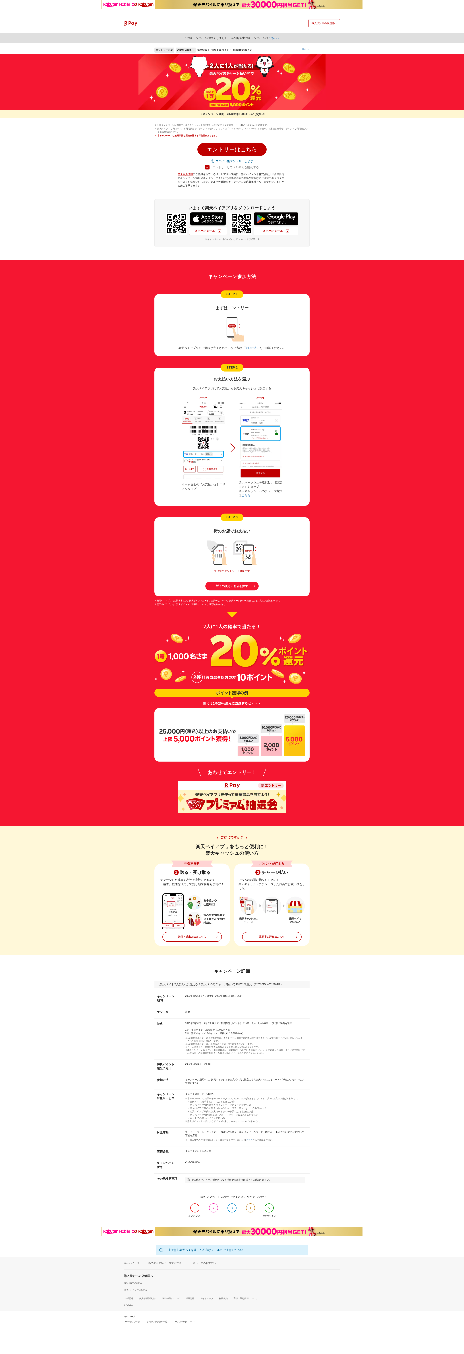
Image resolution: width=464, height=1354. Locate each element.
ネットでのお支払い (204, 1263)
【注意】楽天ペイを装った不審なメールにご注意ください (205, 1249)
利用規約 (223, 1298)
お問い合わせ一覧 (157, 1321)
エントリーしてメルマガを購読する (235, 167)
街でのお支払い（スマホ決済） (166, 1263)
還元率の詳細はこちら (272, 936)
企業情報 (129, 1298)
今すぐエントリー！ (232, 1346)
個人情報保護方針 (148, 1298)
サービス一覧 (132, 1321)
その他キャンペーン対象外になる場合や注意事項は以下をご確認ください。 (231, 1179)
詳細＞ (306, 49)
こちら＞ (274, 38)
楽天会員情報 (185, 174)
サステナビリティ (185, 1321)
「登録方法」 (251, 347)
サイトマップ (206, 1298)
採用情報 (190, 1298)
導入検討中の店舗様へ (324, 23)
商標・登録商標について (245, 1298)
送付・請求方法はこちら (192, 936)
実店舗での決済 (133, 1283)
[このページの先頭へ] (459, 1318)
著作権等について (171, 1298)
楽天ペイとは (131, 1263)
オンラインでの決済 (135, 1289)
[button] (232, 149)
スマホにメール (205, 230)
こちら (246, 495)
